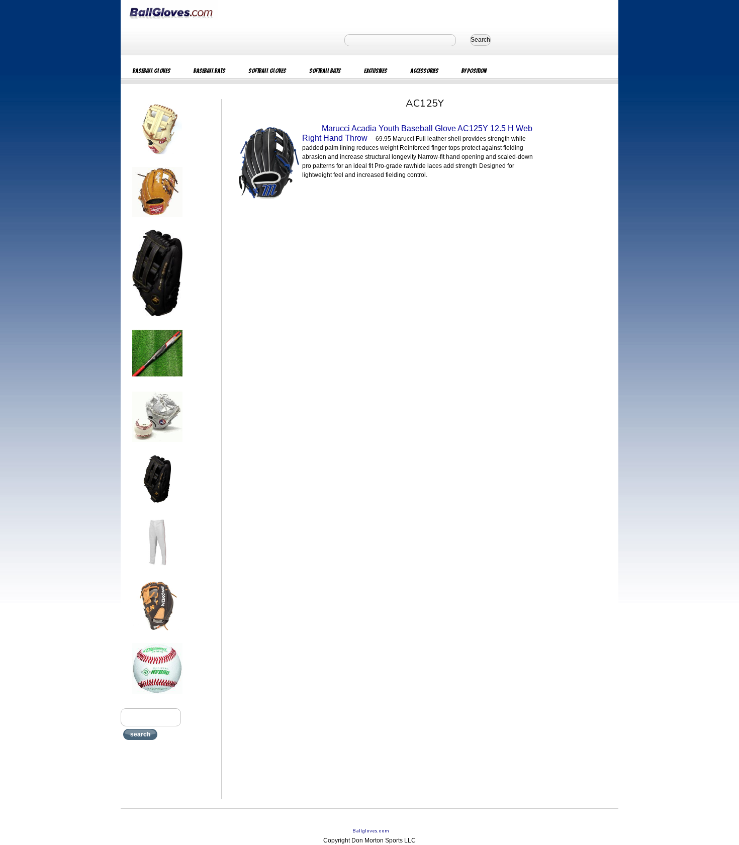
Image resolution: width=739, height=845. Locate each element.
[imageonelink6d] (157, 508)
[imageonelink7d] (157, 571)
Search (480, 39)
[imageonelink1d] (157, 157)
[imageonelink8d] (157, 633)
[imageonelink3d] (157, 319)
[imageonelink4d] (157, 382)
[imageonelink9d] (157, 697)
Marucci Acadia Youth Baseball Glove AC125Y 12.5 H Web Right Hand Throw (417, 133)
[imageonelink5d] (157, 445)
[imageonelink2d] (157, 220)
